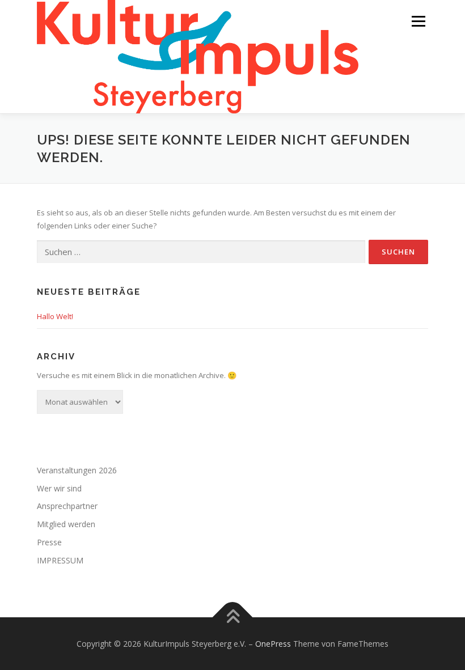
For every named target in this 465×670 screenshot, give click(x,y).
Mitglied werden (66, 524)
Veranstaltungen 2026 (77, 470)
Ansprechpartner (67, 506)
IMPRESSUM (60, 560)
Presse (49, 542)
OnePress (273, 643)
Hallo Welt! (55, 316)
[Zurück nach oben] (233, 617)
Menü (418, 21)
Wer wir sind (59, 488)
